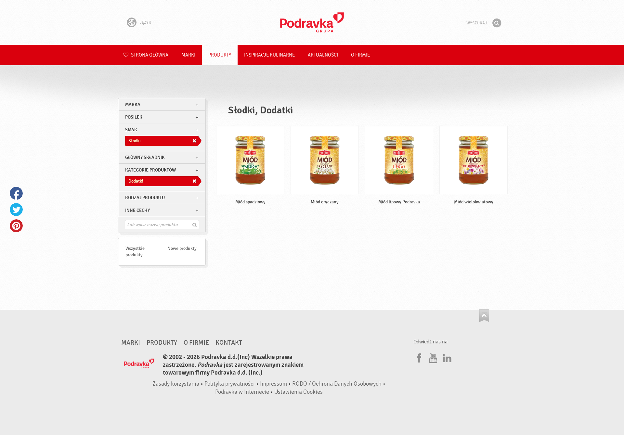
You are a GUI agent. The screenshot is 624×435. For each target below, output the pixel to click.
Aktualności (323, 55)
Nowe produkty (182, 248)
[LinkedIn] (446, 357)
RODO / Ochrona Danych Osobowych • (338, 383)
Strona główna (149, 55)
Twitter (16, 209)
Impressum (273, 383)
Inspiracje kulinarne (269, 55)
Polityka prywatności (229, 383)
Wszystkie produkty (135, 252)
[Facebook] (418, 357)
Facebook (16, 193)
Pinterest (16, 225)
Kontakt (228, 343)
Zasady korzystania (175, 383)
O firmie (360, 55)
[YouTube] (432, 357)
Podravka (312, 22)
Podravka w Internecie (242, 392)
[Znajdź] (496, 23)
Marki (188, 55)
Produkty (219, 55)
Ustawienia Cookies (298, 392)
